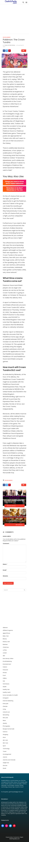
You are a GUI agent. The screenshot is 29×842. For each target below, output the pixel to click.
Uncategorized (7, 754)
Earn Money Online (8, 658)
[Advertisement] (14, 19)
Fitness (5, 672)
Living (4, 709)
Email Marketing (7, 661)
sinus (4, 737)
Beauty (5, 639)
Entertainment (7, 37)
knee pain (5, 703)
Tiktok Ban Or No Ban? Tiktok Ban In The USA (14, 189)
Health (4, 686)
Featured (5, 670)
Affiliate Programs (8, 630)
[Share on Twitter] (7, 50)
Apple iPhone (6, 633)
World (4, 768)
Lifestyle (5, 706)
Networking (6, 715)
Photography (6, 726)
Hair (4, 681)
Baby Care (6, 636)
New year (5, 717)
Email (5, 570)
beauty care (6, 641)
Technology (6, 748)
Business (5, 644)
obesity (5, 723)
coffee (5, 650)
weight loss (6, 762)
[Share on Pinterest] (9, 50)
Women (5, 765)
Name (5, 564)
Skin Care (5, 743)
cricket (5, 653)
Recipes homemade (8, 729)
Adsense (5, 627)
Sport (4, 746)
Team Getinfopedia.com (16, 838)
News (4, 720)
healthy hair (6, 689)
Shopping (5, 734)
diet (4, 655)
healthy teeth (7, 692)
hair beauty (6, 684)
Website (5, 576)
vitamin (5, 757)
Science (5, 732)
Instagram (6, 698)
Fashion (5, 667)
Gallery (5, 678)
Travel (4, 751)
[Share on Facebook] (4, 50)
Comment (6, 543)
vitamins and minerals (9, 760)
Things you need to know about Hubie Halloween (14, 182)
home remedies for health (10, 695)
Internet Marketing (8, 701)
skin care (5, 740)
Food (4, 675)
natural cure (6, 712)
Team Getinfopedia (9, 45)
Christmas (6, 647)
